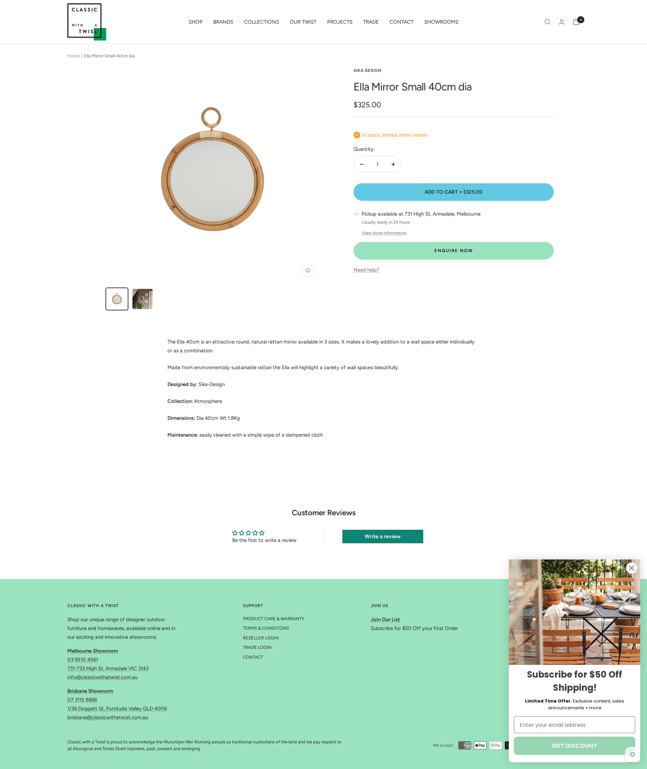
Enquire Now (453, 250)
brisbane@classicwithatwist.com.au (107, 717)
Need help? (366, 270)
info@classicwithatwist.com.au (102, 677)
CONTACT (401, 22)
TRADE (371, 22)
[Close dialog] (632, 568)
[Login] (562, 22)
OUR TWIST (303, 22)
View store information (384, 233)
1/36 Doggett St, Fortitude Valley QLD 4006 (117, 709)
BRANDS (223, 22)
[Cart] (576, 22)
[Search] (548, 22)
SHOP (196, 22)
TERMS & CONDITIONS (266, 628)
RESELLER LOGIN (261, 637)
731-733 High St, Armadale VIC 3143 (108, 668)
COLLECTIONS (261, 22)
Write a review (383, 536)
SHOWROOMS (441, 22)
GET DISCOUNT (574, 745)
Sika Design (367, 70)
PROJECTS (339, 22)
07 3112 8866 (82, 700)
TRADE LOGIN (257, 647)
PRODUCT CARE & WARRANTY (273, 618)
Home (73, 55)
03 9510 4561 (82, 660)
